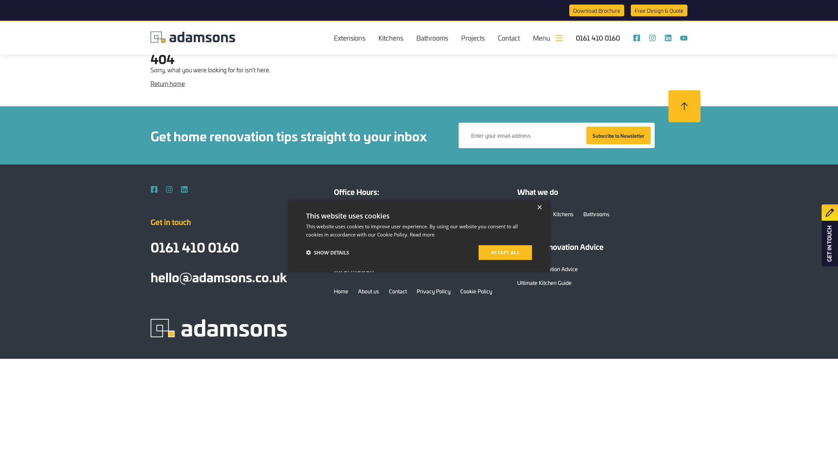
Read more (422, 234)
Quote (659, 10)
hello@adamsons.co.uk (219, 276)
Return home (168, 83)
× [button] (539, 207)
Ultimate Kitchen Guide (544, 282)
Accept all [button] (505, 252)
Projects (473, 37)
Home (341, 291)
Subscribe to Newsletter (618, 135)
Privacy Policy (433, 291)
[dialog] (419, 235)
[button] (327, 252)
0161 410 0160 (598, 38)
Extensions (349, 37)
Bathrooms (432, 37)
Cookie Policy (476, 291)
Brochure (596, 10)
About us (368, 291)
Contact (509, 37)
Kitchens (390, 37)
